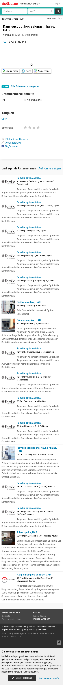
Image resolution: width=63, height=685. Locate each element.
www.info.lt (6, 633)
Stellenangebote (41, 619)
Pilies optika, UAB (27, 532)
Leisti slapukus (23, 677)
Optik (4, 118)
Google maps (12, 71)
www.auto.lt (33, 633)
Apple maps (44, 71)
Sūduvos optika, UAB (29, 320)
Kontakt (32, 627)
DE (57, 3)
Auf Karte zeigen (49, 168)
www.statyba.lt (20, 633)
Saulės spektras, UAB (17, 627)
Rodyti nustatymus (48, 678)
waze (28, 71)
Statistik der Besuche (17, 139)
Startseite (6, 616)
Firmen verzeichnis (29, 3)
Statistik (32, 629)
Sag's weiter (11, 146)
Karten (36, 613)
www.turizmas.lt (47, 633)
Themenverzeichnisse (11, 619)
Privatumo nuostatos (46, 627)
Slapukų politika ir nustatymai (14, 629)
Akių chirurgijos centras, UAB (34, 574)
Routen (43, 616)
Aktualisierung (13, 142)
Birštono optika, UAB (29, 302)
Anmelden (42, 629)
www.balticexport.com (11, 636)
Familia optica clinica (29, 178)
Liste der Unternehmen (13, 19)
